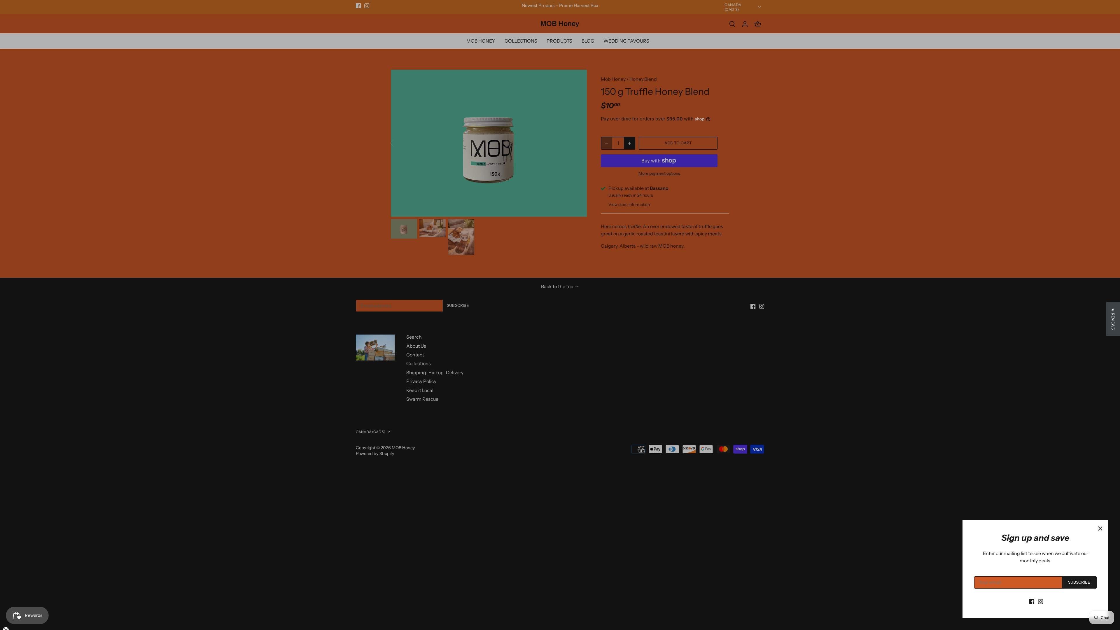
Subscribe (1079, 582)
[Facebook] (1031, 601)
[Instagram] (1040, 601)
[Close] (1100, 528)
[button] (1113, 319)
